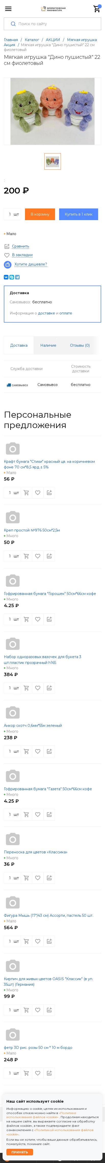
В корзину (40, 214)
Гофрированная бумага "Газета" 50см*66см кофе (48, 789)
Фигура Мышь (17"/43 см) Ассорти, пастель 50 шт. (48, 915)
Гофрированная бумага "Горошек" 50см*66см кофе (50, 593)
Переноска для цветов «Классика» (36, 852)
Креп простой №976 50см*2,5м (32, 530)
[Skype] (11, 277)
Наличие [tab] (48, 345)
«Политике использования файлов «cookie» (41, 1115)
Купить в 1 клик (79, 214)
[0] (97, 9)
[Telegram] (17, 277)
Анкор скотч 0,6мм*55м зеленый (33, 725)
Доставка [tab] (19, 345)
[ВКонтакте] (6, 277)
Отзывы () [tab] (80, 345)
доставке (46, 313)
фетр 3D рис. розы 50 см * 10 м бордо (38, 1047)
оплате (65, 313)
